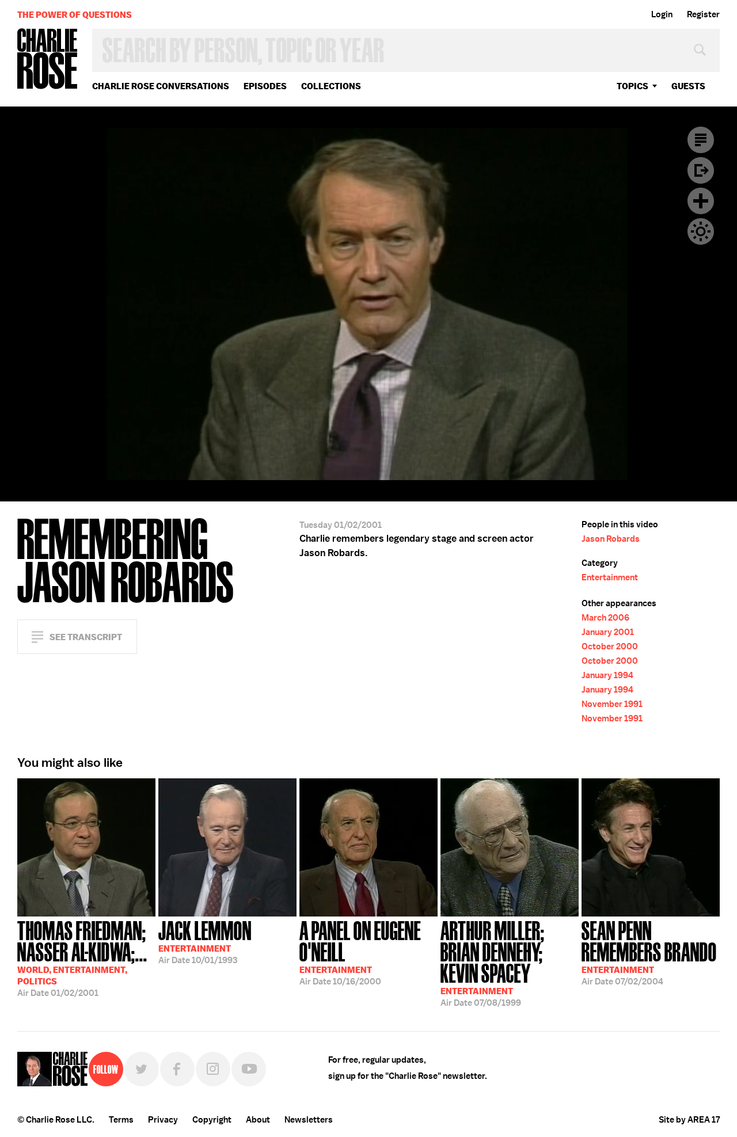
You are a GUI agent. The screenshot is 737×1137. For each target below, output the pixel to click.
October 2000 (610, 646)
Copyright (211, 1119)
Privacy (163, 1119)
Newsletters (308, 1119)
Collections (331, 86)
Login (662, 14)
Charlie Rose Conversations (160, 86)
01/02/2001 (82, 958)
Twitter (141, 1069)
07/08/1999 (492, 963)
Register (703, 14)
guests (688, 86)
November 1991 (612, 704)
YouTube (248, 1069)
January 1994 (607, 675)
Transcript (700, 140)
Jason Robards (611, 539)
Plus (700, 201)
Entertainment (610, 577)
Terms (121, 1119)
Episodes (265, 86)
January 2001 (608, 632)
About (258, 1119)
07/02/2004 (649, 952)
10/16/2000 (360, 952)
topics (632, 86)
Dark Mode (700, 231)
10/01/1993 (205, 941)
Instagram (213, 1069)
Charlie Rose (47, 59)
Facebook (177, 1069)
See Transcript (86, 637)
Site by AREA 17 (689, 1119)
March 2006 (605, 617)
